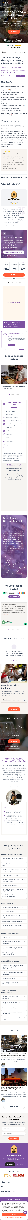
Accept (14, 1214)
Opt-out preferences (9, 1217)
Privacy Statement (18, 1217)
